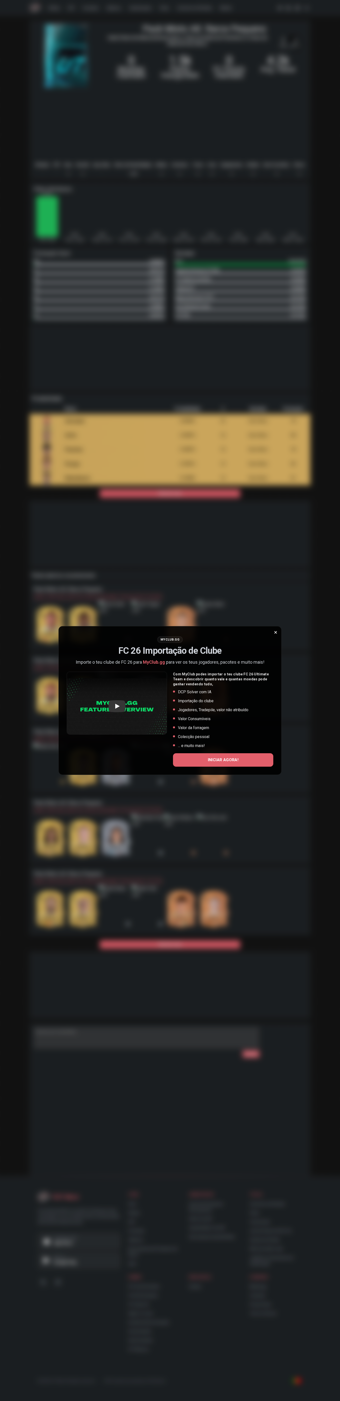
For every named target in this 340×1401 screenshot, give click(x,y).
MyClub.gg (154, 662)
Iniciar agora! (223, 759)
